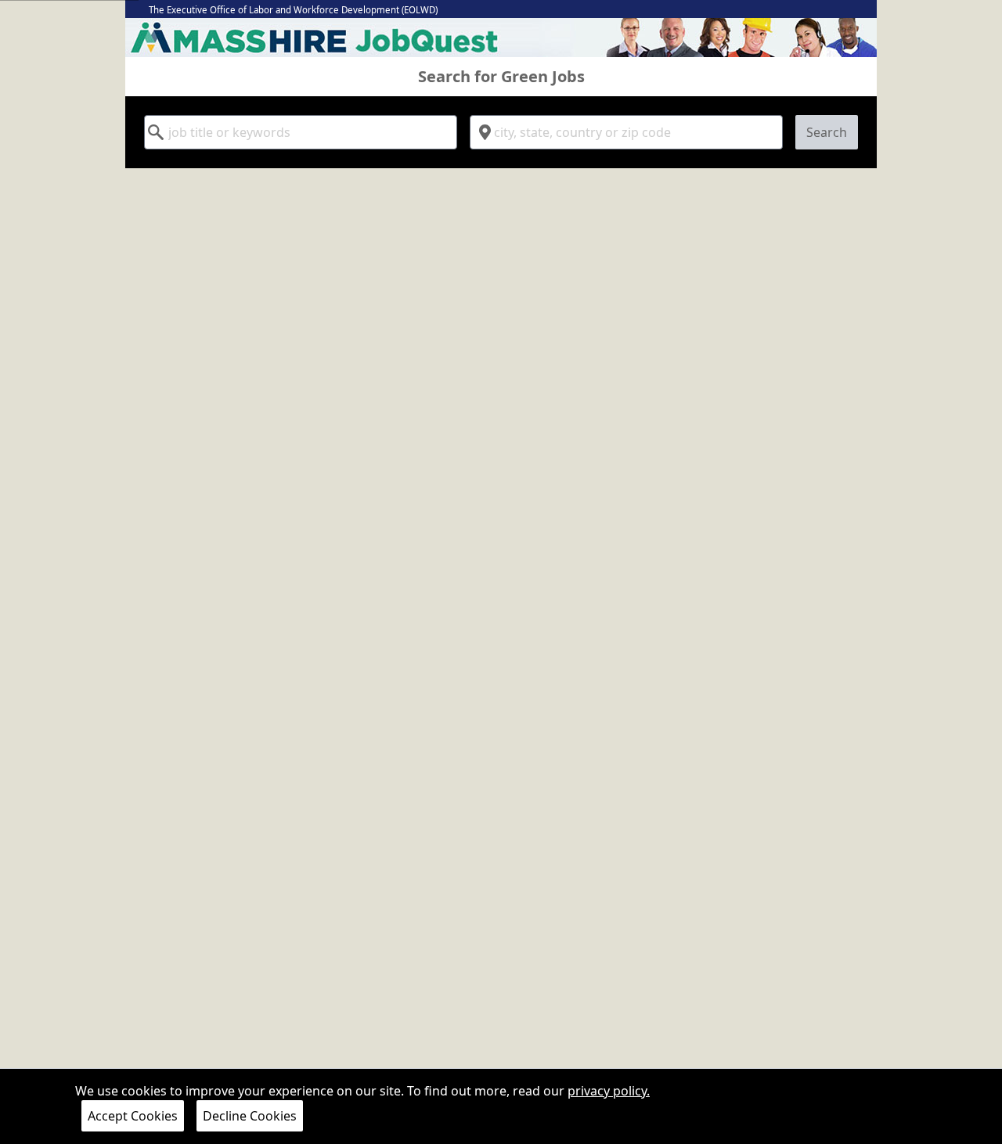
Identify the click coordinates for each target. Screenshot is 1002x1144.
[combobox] (300, 132)
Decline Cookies (250, 1115)
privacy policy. (609, 1090)
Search (826, 132)
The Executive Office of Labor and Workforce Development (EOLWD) (293, 10)
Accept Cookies (133, 1115)
